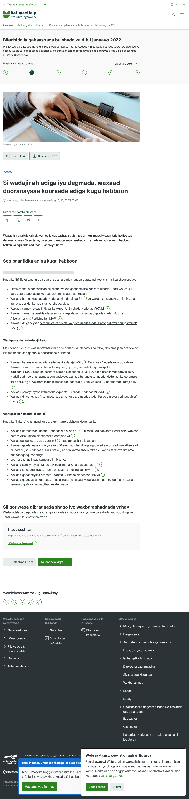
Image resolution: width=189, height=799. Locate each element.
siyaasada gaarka (110, 776)
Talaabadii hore (22, 562)
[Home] (19, 15)
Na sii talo (56, 630)
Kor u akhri (18, 156)
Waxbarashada (133, 682)
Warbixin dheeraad (20, 543)
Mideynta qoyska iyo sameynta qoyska (149, 626)
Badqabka (130, 718)
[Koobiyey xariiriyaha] (38, 219)
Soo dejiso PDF (47, 156)
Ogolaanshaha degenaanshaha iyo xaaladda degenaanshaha (152, 709)
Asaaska (8, 25)
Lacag (127, 699)
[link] (19, 15)
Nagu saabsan (17, 630)
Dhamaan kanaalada (93, 632)
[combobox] (25, 4)
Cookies (13, 658)
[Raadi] (174, 15)
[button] (83, 298)
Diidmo (117, 786)
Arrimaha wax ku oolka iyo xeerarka (147, 642)
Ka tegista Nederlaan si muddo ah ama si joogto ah (150, 737)
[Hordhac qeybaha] (182, 15)
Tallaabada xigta (52, 562)
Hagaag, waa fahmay (39, 786)
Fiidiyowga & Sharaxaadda (16, 649)
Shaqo (127, 691)
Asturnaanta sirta (19, 666)
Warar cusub (16, 638)
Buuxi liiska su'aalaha (57, 640)
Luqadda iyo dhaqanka (138, 650)
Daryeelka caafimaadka (139, 666)
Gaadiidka (130, 726)
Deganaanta (131, 634)
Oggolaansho (97, 786)
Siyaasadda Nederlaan (138, 674)
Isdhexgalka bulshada (31, 25)
